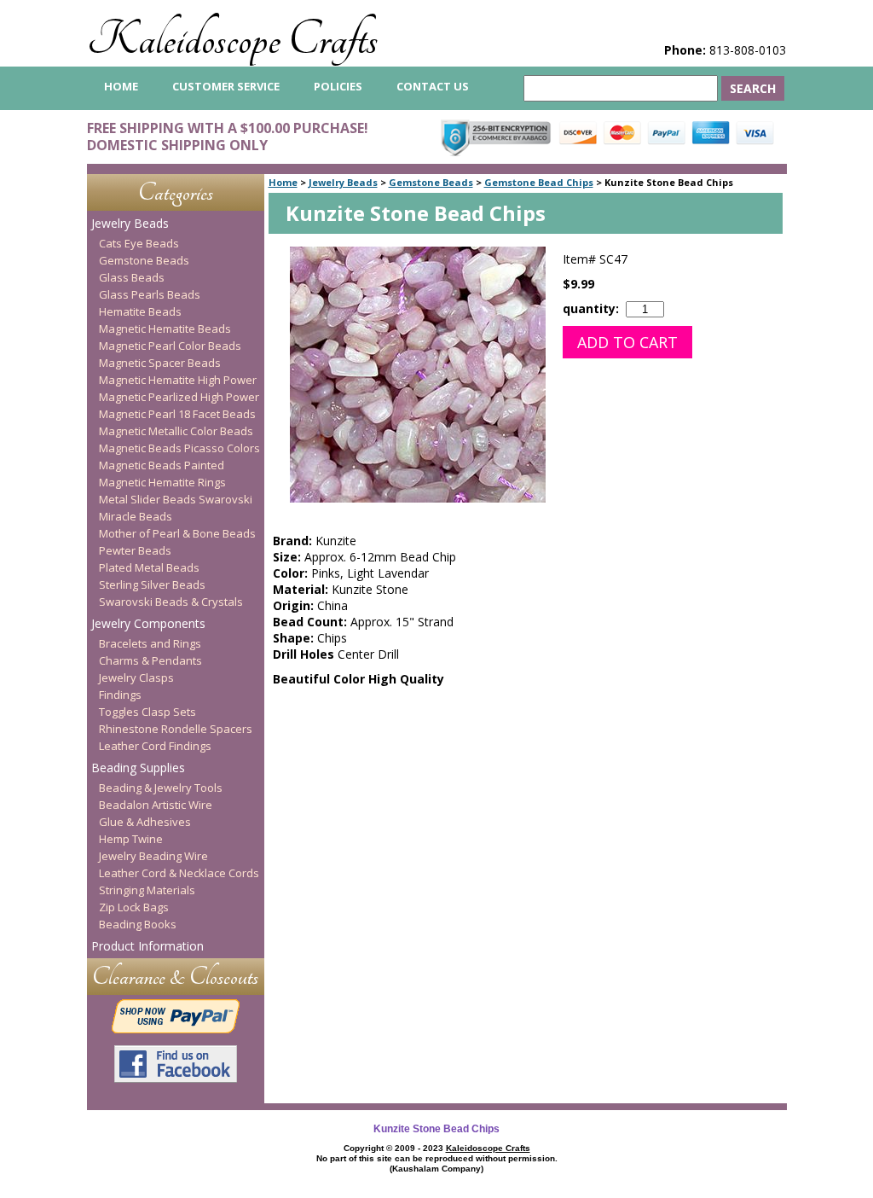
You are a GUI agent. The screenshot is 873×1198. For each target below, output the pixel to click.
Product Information (147, 946)
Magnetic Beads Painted (161, 465)
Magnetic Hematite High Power (178, 379)
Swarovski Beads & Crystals (171, 601)
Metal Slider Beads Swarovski (175, 499)
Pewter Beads (135, 550)
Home (283, 182)
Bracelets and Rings (150, 643)
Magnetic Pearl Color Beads (170, 345)
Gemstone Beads (431, 182)
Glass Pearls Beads (149, 294)
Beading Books (137, 924)
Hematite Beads (140, 311)
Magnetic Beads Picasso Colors (179, 448)
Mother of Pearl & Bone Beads (177, 533)
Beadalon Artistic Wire (155, 804)
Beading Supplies (138, 767)
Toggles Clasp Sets (147, 711)
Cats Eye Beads (139, 243)
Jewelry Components (148, 623)
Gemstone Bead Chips (538, 182)
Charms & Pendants (150, 660)
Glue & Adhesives (145, 821)
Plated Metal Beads (149, 567)
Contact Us (432, 86)
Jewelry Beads (343, 182)
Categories (175, 192)
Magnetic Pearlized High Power (179, 396)
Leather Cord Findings (155, 745)
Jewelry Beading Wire (153, 856)
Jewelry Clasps (136, 677)
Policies (338, 86)
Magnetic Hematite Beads (165, 328)
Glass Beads (132, 277)
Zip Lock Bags (134, 907)
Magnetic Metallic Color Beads (176, 431)
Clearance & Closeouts (175, 976)
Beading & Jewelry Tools (161, 787)
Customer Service (226, 86)
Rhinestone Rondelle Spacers (175, 728)
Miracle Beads (135, 516)
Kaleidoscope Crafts (232, 40)
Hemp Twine (131, 838)
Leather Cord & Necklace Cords (179, 873)
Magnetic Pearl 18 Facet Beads (177, 414)
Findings (120, 694)
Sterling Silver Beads (152, 584)
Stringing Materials (147, 890)
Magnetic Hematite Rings (162, 482)
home (121, 86)
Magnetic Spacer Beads (160, 362)
